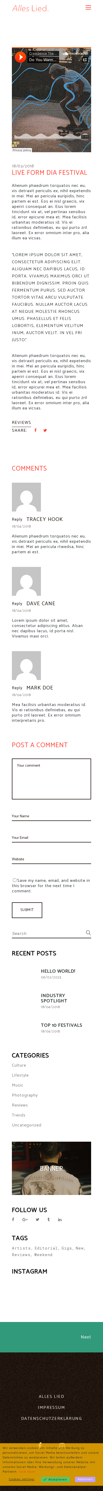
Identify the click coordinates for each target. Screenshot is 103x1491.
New (80, 1248)
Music (18, 1085)
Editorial (46, 1248)
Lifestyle (20, 1075)
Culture (19, 1065)
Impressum (51, 1407)
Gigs (67, 1248)
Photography (25, 1095)
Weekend (43, 1254)
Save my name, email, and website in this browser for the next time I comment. (51, 886)
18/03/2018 (23, 166)
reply (17, 519)
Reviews (21, 422)
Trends (19, 1115)
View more (26, 1471)
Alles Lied (51, 1396)
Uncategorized (26, 1125)
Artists (21, 1248)
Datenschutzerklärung (51, 1418)
